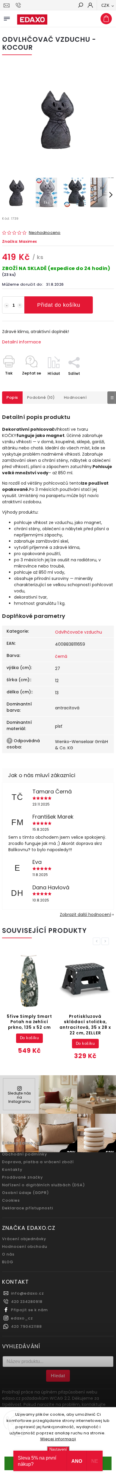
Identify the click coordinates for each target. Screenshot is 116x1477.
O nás (8, 1254)
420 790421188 (26, 1326)
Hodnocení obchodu (24, 1246)
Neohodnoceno (44, 233)
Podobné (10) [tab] (41, 397)
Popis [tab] (12, 397)
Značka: (19, 241)
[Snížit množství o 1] (6, 305)
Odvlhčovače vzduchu (78, 632)
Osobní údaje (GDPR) (25, 1192)
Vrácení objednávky (24, 1238)
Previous (97, 941)
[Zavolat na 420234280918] (19, 5)
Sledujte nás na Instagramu (19, 1097)
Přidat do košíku (58, 305)
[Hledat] (80, 5)
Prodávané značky (22, 1177)
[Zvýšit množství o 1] (20, 305)
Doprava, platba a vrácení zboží (38, 1161)
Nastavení (58, 1449)
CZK (105, 5)
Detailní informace (21, 342)
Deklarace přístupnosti (27, 1208)
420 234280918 (27, 1301)
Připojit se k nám (29, 1309)
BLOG (7, 1261)
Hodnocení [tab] (75, 397)
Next (106, 941)
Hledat (58, 1375)
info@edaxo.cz (27, 1293)
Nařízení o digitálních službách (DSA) (43, 1184)
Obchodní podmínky (24, 1154)
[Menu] (6, 17)
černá (61, 656)
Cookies (11, 1200)
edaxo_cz (22, 1318)
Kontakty (12, 1169)
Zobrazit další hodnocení (85, 914)
